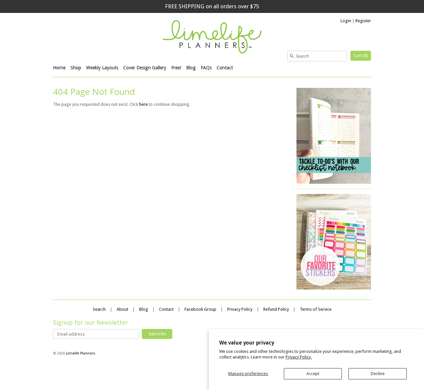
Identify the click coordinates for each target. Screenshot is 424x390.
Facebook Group (200, 309)
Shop (76, 67)
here (143, 104)
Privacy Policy (239, 309)
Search (99, 309)
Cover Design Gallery (144, 67)
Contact (225, 67)
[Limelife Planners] (212, 38)
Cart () (361, 55)
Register (363, 20)
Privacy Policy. (299, 357)
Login (346, 20)
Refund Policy (276, 309)
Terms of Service (316, 309)
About (122, 309)
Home (59, 67)
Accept (312, 373)
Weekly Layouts (102, 67)
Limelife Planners (80, 353)
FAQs (206, 67)
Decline (378, 373)
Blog (191, 67)
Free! (176, 67)
